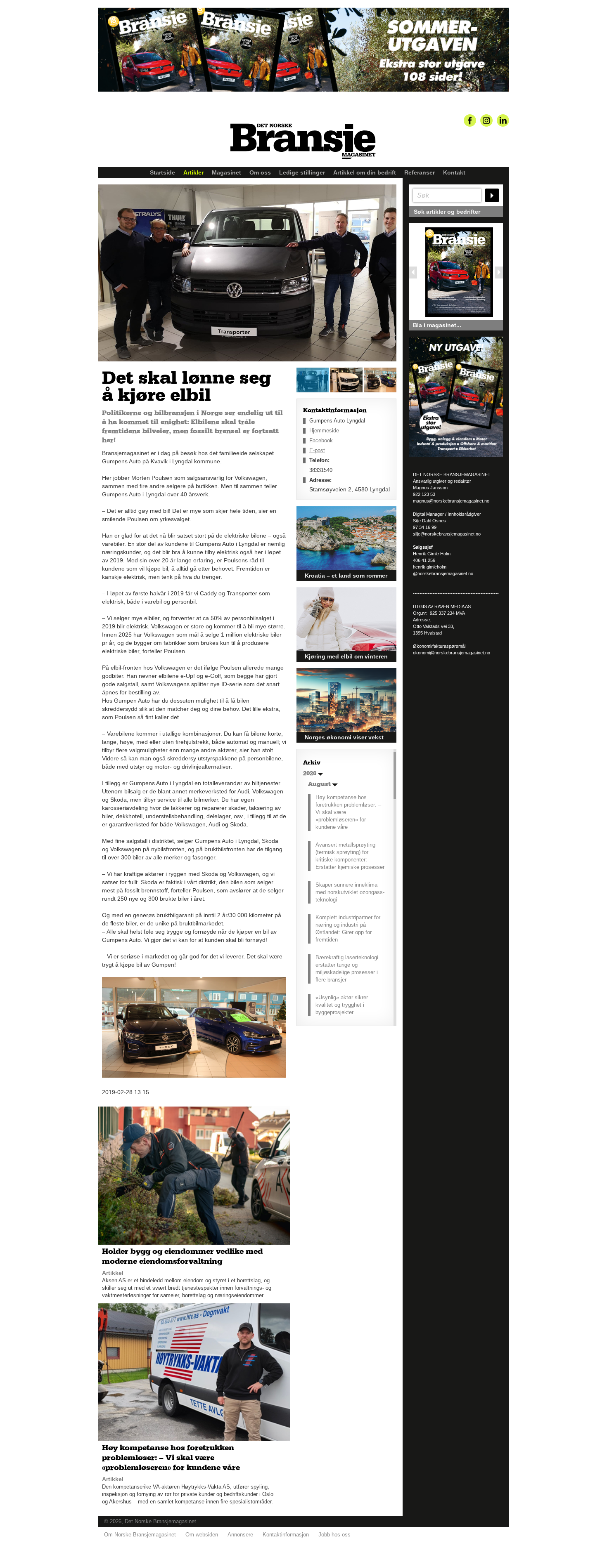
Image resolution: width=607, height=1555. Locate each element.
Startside (162, 172)
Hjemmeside (324, 430)
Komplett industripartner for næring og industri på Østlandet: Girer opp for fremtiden (347, 928)
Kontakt (454, 172)
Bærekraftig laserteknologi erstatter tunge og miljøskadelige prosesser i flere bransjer (346, 968)
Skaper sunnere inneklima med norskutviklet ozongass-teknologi (349, 892)
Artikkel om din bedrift (364, 172)
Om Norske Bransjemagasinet (140, 1534)
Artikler (193, 172)
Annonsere (240, 1534)
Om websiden (201, 1534)
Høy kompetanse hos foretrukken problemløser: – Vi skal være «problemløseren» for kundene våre (348, 812)
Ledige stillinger (302, 172)
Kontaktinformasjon (286, 1534)
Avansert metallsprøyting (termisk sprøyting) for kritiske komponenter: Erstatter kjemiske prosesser (349, 856)
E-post (317, 450)
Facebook (321, 440)
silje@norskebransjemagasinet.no (447, 533)
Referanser (419, 172)
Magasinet (226, 172)
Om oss (260, 172)
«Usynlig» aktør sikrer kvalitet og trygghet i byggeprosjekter (341, 1004)
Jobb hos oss (334, 1534)
